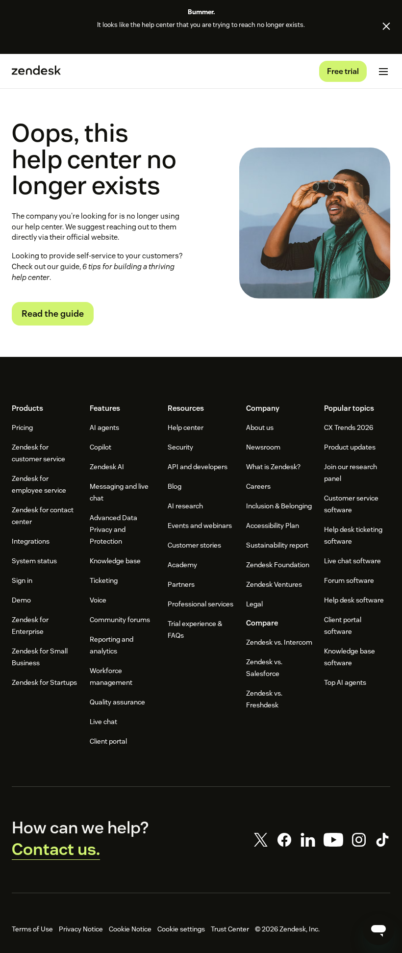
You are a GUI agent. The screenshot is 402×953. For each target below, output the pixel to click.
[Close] (386, 26)
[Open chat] (378, 929)
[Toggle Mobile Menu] (383, 71)
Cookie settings (181, 929)
